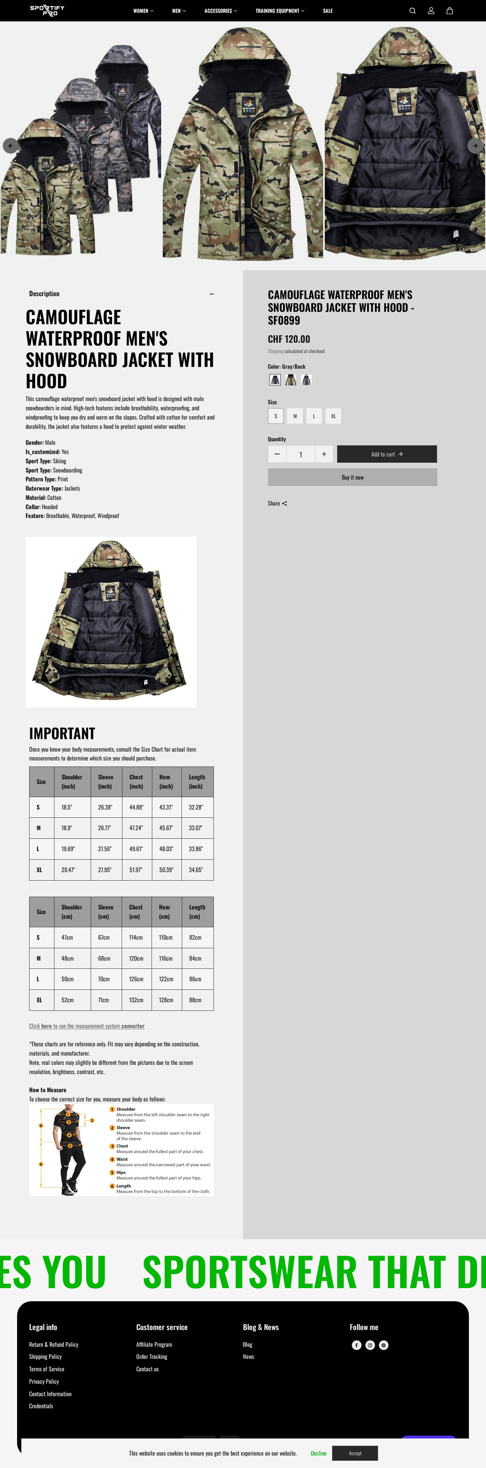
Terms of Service (46, 1369)
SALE (328, 10)
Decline (319, 1453)
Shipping (275, 350)
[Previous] (11, 146)
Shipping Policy (45, 1356)
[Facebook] (356, 1345)
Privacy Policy (44, 1381)
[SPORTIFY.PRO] (47, 10)
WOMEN (140, 10)
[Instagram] (370, 1345)
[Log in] (431, 10)
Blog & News (261, 1327)
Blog (247, 1344)
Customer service (162, 1327)
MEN (176, 10)
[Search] (412, 10)
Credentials (41, 1406)
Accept (355, 1453)
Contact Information (50, 1393)
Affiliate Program (154, 1344)
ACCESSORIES (218, 10)
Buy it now (353, 477)
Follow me (364, 1327)
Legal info (43, 1327)
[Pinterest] (383, 1345)
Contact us (147, 1369)
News (248, 1356)
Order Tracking (151, 1356)
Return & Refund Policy (53, 1344)
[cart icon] (449, 10)
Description (44, 293)
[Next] (475, 146)
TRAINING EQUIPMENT (277, 10)
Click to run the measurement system (86, 1025)
